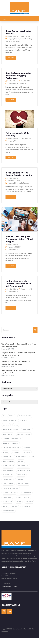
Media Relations (24, 183)
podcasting (20, 479)
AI (3, 416)
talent (18, 502)
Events (5, 452)
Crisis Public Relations (10, 443)
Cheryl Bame (13, 36)
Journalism (7, 456)
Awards (11, 416)
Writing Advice (15, 41)
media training (8, 470)
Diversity (27, 447)
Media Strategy (23, 465)
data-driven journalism (11, 447)
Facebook (15, 452)
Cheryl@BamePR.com (9, 586)
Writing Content (8, 511)
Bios (23, 420)
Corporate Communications (12, 438)
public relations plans (10, 488)
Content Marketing (26, 39)
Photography (7, 479)
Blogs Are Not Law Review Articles (19, 32)
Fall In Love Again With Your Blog (17, 134)
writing (14, 506)
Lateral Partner (21, 456)
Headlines (27, 452)
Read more (11, 57)
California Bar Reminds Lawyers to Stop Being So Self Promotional (18, 284)
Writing (8, 41)
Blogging (11, 39)
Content (16, 39)
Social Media (7, 497)
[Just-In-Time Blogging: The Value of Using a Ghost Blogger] (19, 219)
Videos (5, 506)
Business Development (10, 429)
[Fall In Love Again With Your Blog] (19, 119)
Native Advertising (24, 470)
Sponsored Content (22, 497)
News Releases (8, 474)
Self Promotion (26, 492)
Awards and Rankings (10, 420)
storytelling (7, 502)
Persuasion (21, 474)
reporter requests (9, 492)
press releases (8, 483)
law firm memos (8, 461)
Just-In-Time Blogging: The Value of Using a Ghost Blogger (19, 239)
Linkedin (21, 461)
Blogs (16, 141)
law (32, 456)
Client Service (7, 434)
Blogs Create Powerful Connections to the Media (19, 174)
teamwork (29, 502)
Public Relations (23, 483)
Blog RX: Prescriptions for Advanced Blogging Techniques (18, 75)
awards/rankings (25, 416)
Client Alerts (27, 429)
